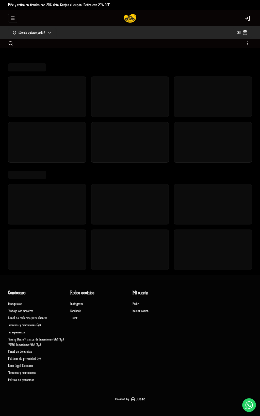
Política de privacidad (21, 380)
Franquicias (15, 304)
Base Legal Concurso (20, 366)
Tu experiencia (16, 332)
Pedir (136, 304)
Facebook (75, 311)
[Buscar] (10, 43)
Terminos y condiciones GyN (24, 325)
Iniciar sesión (141, 311)
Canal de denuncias (20, 351)
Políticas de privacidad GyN (24, 358)
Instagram (76, 304)
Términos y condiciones (22, 373)
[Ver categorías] (247, 43)
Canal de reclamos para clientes (27, 318)
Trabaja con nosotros (20, 311)
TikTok (73, 318)
